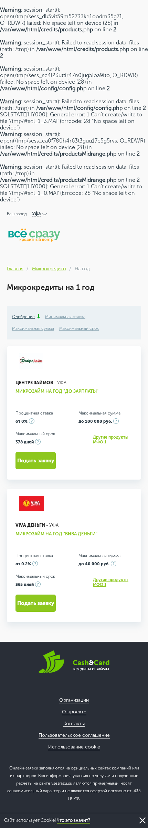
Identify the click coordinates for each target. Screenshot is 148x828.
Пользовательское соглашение (74, 735)
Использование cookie (74, 747)
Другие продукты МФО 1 (110, 439)
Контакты (74, 723)
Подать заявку (35, 461)
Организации (74, 700)
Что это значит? (73, 820)
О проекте (74, 712)
